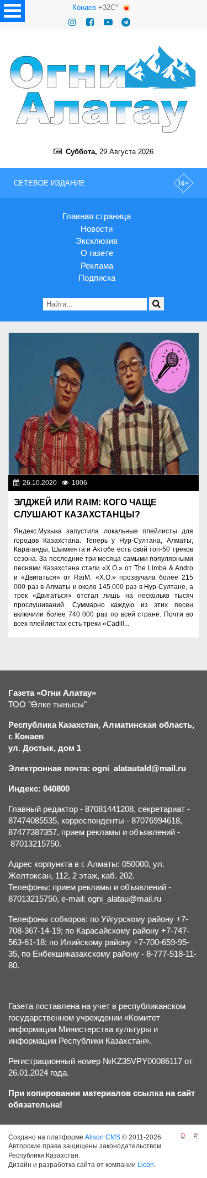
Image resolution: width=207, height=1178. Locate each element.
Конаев (84, 7)
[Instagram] (72, 22)
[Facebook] (90, 22)
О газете (97, 253)
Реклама (97, 265)
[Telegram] (125, 22)
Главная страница (96, 216)
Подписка (96, 277)
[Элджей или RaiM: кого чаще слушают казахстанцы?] (103, 403)
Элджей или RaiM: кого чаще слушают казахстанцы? (85, 508)
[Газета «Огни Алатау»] (103, 89)
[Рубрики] (12, 11)
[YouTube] (108, 22)
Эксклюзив (97, 241)
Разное (183, 483)
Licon (145, 1165)
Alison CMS (102, 1137)
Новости (97, 228)
